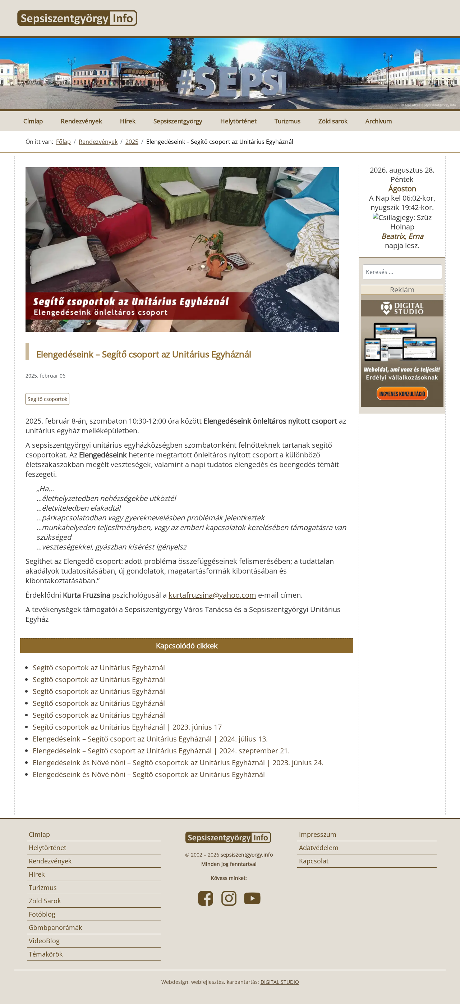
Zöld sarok (333, 121)
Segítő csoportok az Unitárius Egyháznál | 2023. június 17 (127, 727)
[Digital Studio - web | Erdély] (402, 350)
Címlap (33, 121)
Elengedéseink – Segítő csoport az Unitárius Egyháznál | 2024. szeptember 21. (161, 751)
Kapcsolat (313, 861)
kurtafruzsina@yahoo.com (212, 595)
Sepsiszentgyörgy (177, 121)
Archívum (378, 121)
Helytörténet (238, 121)
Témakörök (46, 954)
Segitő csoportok (47, 399)
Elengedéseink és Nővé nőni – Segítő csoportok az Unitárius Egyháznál (149, 774)
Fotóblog (42, 914)
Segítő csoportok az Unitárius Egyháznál (99, 667)
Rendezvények (81, 121)
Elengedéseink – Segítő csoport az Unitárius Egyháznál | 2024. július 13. (150, 739)
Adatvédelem (319, 847)
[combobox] (402, 271)
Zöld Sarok (45, 900)
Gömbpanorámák (55, 927)
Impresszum (317, 834)
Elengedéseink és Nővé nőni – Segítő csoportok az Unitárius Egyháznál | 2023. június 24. (178, 762)
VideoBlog (44, 940)
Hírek (127, 121)
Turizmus (287, 121)
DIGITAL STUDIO (280, 981)
